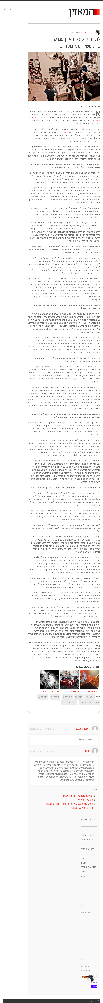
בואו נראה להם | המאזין (81, 808)
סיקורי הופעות (87, 834)
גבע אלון (89, 697)
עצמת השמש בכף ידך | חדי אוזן (78, 796)
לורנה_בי (55, 697)
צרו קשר (84, 876)
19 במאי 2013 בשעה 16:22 (42, 728)
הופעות (78, 697)
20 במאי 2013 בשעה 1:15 (41, 751)
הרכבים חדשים (87, 848)
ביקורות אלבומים (88, 839)
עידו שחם (90, 32)
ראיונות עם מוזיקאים (89, 702)
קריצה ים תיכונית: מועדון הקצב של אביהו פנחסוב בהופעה (99, 710)
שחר (87, 751)
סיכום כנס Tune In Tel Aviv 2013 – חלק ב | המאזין (68, 804)
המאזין (81, 12)
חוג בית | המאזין (85, 800)
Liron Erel (82, 728)
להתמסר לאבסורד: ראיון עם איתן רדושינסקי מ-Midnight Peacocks (29, 710)
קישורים (84, 858)
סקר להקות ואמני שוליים (51, 691)
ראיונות (84, 844)
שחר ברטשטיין (69, 702)
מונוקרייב (63, 132)
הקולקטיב (67, 697)
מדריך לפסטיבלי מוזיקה (88, 864)
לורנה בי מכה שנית (93, 691)
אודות (83, 871)
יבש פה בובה (75, 691)
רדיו (83, 853)
